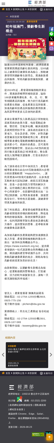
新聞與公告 (19, 9)
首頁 (8, 9)
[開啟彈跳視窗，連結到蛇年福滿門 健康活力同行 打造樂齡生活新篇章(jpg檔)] (27, 48)
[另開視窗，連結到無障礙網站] (38, 434)
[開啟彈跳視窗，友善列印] (46, 9)
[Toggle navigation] (3, 3)
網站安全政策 (16, 409)
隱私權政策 (40, 405)
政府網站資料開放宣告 (21, 405)
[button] (49, 437)
